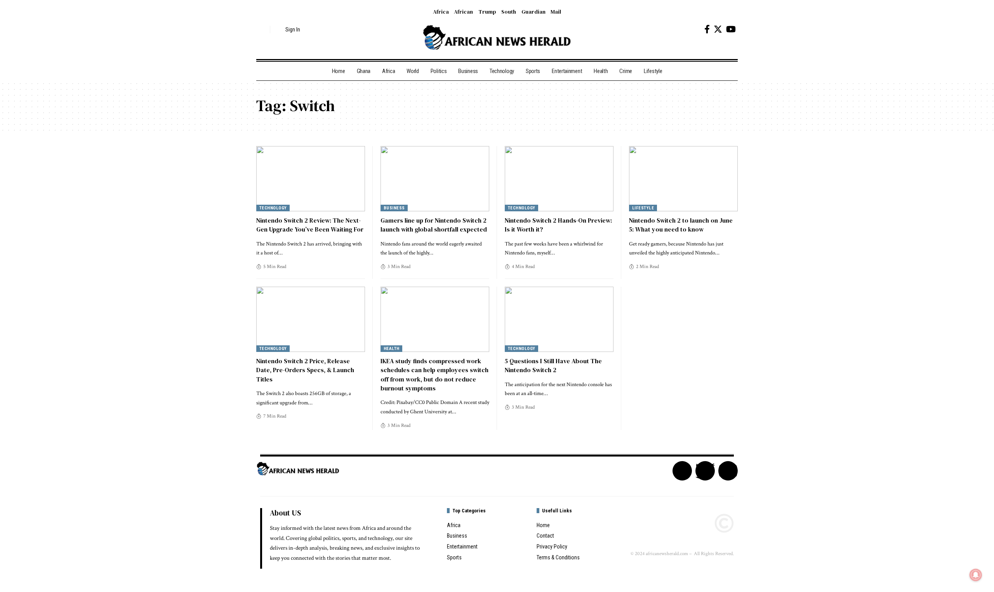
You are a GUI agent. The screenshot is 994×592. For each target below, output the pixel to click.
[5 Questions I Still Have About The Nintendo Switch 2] (559, 319)
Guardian (533, 12)
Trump (487, 12)
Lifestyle (643, 208)
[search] (262, 29)
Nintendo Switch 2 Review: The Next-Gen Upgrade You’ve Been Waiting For (309, 224)
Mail (556, 12)
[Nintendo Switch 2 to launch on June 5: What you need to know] (683, 178)
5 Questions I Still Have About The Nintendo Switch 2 (553, 365)
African (463, 12)
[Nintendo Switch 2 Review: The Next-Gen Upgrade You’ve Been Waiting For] (310, 178)
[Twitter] (718, 29)
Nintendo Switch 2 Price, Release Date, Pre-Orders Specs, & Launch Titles (305, 370)
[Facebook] (707, 29)
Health (392, 348)
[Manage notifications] (976, 575)
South (508, 12)
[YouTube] (731, 29)
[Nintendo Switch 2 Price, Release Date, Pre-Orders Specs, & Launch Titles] (310, 319)
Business (394, 208)
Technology (273, 208)
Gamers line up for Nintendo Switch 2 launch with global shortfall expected (434, 224)
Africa (441, 12)
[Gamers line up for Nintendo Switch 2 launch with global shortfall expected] (435, 178)
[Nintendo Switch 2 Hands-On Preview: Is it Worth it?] (559, 178)
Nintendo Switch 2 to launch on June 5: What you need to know (681, 224)
